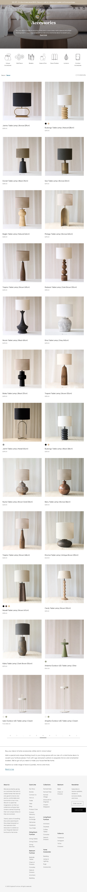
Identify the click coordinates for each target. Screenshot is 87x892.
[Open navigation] (3, 8)
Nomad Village (45, 796)
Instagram (61, 840)
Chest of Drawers (32, 863)
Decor (3, 75)
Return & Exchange (32, 818)
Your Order (32, 828)
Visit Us (31, 798)
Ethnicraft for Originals (47, 801)
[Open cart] (84, 8)
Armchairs (32, 875)
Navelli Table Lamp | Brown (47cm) (16, 610)
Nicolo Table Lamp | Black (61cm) (15, 340)
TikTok (59, 843)
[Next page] (76, 735)
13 (69, 735)
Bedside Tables (31, 858)
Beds (59, 789)
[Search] (79, 8)
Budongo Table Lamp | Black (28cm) (59, 449)
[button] (21, 119)
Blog (30, 806)
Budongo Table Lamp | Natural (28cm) (59, 128)
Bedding (31, 878)
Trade (31, 800)
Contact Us (32, 795)
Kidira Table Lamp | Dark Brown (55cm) (17, 664)
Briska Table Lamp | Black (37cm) (15, 393)
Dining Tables (33, 839)
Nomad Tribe (47, 792)
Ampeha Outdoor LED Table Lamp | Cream (61, 721)
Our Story (32, 789)
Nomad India (47, 789)
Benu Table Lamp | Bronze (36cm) (57, 502)
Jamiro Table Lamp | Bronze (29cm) (16, 126)
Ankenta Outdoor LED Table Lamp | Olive (60, 666)
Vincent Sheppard (46, 806)
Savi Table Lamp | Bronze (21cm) (57, 181)
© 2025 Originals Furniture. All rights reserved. (18, 886)
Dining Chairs (33, 841)
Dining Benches (32, 845)
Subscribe (79, 810)
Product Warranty (32, 813)
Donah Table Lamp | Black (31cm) (15, 181)
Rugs (44, 864)
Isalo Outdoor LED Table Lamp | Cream (18, 721)
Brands (31, 792)
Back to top (9, 769)
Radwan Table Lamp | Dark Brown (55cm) (61, 287)
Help (30, 803)
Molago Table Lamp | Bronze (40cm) (59, 234)
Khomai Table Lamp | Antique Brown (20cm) (61, 555)
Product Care (33, 809)
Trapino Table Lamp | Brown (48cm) (16, 555)
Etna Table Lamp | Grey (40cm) (57, 340)
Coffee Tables (45, 830)
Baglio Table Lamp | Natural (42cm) (16, 234)
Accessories (47, 867)
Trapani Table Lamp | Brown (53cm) (58, 393)
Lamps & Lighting (46, 860)
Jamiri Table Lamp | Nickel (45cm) (15, 449)
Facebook (32, 825)
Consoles (32, 867)
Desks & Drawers (31, 871)
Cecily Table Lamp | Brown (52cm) (58, 608)
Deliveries (32, 822)
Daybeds (46, 826)
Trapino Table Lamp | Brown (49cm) (16, 287)
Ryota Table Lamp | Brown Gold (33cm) (18, 502)
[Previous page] (10, 735)
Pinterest (60, 846)
